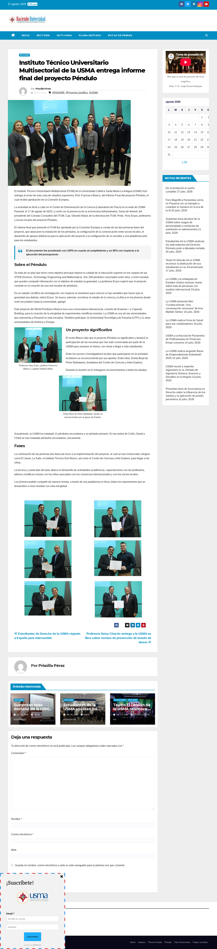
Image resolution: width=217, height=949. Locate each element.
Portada (168, 942)
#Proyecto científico (77, 92)
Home (133, 942)
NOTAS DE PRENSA (120, 35)
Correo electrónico (22, 834)
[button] (206, 35)
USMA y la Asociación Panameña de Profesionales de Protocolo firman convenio (185, 339)
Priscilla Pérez (43, 88)
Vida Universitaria (182, 942)
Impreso (142, 942)
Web (13, 850)
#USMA (93, 92)
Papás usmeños (200, 942)
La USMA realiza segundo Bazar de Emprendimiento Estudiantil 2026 (184, 354)
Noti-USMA (64, 35)
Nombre (16, 819)
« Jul (184, 162)
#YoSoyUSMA (120, 700)
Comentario (18, 753)
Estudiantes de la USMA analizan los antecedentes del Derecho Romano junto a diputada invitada (185, 245)
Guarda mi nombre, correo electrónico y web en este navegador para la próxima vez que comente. (70, 865)
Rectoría (43, 35)
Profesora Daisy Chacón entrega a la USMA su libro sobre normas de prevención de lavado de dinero (118, 638)
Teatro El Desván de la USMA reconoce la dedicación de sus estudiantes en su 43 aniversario (184, 263)
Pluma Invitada (90, 35)
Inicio (26, 35)
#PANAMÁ (58, 92)
